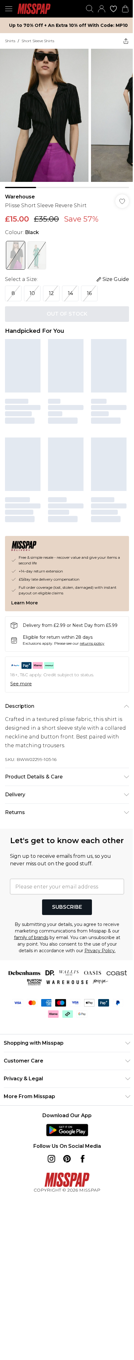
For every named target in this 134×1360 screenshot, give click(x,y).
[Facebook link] (82, 1158)
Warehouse (20, 197)
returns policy (92, 643)
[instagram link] (51, 1158)
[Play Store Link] (67, 1130)
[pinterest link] (67, 1158)
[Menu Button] (8, 8)
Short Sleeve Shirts (38, 40)
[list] (67, 118)
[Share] (126, 41)
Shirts (10, 40)
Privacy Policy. (100, 950)
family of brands (31, 937)
